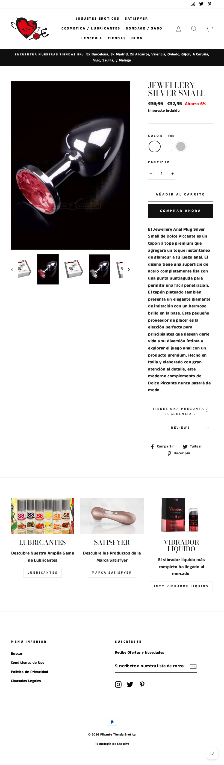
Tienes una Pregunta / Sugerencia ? (181, 411)
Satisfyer (136, 18)
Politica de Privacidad (29, 672)
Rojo (154, 146)
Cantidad (159, 162)
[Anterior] (14, 269)
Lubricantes (43, 572)
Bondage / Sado (144, 28)
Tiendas (117, 38)
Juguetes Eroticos (97, 18)
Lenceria (91, 38)
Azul (167, 146)
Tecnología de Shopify (112, 744)
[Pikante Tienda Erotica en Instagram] (118, 684)
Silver (180, 146)
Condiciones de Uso (27, 662)
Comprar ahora (180, 211)
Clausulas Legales (26, 681)
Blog (137, 38)
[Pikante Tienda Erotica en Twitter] (130, 684)
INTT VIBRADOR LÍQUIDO (181, 586)
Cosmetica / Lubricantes (90, 28)
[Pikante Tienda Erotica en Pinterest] (142, 684)
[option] (112, 58)
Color (161, 136)
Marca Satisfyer (112, 572)
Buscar (16, 653)
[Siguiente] (126, 269)
